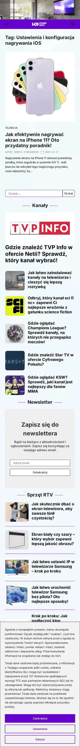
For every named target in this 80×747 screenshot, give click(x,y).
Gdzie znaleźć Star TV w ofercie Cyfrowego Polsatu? (51, 360)
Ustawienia (40, 728)
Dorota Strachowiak (26, 152)
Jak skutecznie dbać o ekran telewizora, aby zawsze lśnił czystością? (53, 511)
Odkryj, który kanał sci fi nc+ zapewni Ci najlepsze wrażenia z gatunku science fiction (51, 305)
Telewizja (11, 127)
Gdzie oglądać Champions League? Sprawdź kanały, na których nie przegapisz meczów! (49, 332)
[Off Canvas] (7, 24)
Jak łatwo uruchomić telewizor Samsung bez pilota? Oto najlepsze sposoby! (51, 594)
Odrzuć (40, 739)
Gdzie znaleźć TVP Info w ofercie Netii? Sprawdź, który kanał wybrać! (39, 254)
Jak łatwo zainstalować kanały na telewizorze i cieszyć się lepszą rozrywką (50, 279)
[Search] (73, 24)
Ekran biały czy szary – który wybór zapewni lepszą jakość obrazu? (53, 539)
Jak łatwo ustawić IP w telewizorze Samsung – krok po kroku (53, 566)
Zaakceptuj (40, 718)
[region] (40, 684)
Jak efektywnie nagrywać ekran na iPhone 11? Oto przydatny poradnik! (34, 140)
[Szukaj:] (34, 193)
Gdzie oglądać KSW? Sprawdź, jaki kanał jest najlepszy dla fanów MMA (50, 384)
